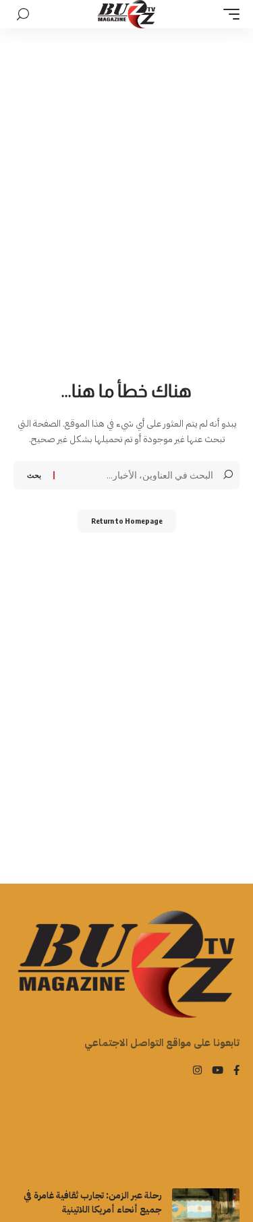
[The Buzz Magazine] (126, 14)
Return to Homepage (127, 520)
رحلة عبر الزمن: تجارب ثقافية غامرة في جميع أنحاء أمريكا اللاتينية (93, 1202)
